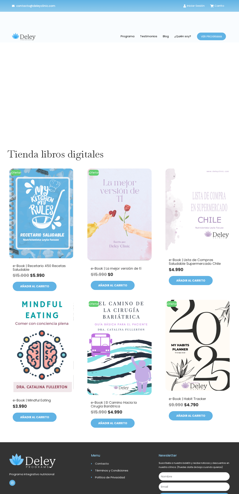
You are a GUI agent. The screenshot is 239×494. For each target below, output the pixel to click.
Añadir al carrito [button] (34, 286)
